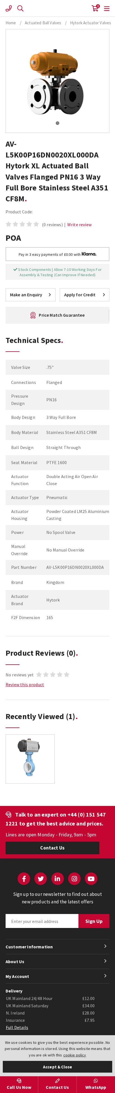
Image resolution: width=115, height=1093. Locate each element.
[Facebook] (24, 878)
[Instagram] (74, 878)
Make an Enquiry (26, 294)
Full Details (17, 1027)
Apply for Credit (80, 294)
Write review (79, 224)
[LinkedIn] (57, 878)
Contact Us (52, 848)
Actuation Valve (57, 8)
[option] (30, 761)
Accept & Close (57, 1067)
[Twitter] (40, 878)
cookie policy (74, 1055)
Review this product (25, 684)
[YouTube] (91, 878)
